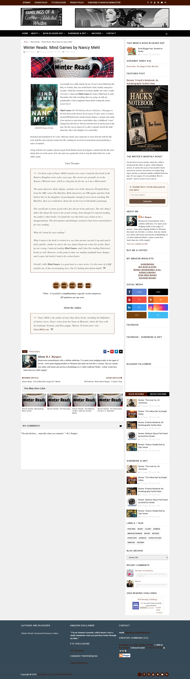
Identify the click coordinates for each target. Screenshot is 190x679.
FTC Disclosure (59, 3)
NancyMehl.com (41, 329)
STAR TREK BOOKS (147, 275)
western (140, 542)
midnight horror (134, 533)
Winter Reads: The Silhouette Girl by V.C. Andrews (110, 410)
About (34, 33)
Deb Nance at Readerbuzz (144, 571)
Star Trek (131, 529)
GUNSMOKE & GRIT (77, 33)
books (140, 529)
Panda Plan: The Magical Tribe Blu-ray (143, 66)
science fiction (155, 538)
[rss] (165, 3)
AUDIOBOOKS (147, 264)
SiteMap (26, 3)
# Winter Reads (34, 352)
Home (25, 33)
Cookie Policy (41, 3)
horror (156, 529)
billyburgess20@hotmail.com (137, 632)
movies (147, 533)
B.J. (142, 603)
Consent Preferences (79, 663)
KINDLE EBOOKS (147, 272)
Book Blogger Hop (53, 33)
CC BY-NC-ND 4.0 (154, 648)
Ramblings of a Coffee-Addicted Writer (136, 645)
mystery (155, 533)
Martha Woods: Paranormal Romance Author (39, 633)
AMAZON (38, 128)
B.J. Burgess (146, 217)
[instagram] (151, 3)
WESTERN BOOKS (147, 278)
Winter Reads (35, 42)
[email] (161, 3)
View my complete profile (137, 244)
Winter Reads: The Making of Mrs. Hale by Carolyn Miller (83, 411)
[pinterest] (158, 3)
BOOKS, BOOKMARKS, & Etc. (147, 270)
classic (148, 529)
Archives (96, 33)
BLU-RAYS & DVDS (147, 267)
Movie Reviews (158, 394)
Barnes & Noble (48, 128)
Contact (111, 33)
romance (142, 538)
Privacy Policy (77, 3)
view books (159, 612)
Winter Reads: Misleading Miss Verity (33, 410)
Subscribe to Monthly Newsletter (104, 3)
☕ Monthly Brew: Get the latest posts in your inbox (147, 188)
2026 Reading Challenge (147, 599)
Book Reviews (136, 394)
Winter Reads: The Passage (58, 409)
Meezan (138, 581)
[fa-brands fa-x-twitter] (140, 674)
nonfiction (132, 538)
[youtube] (154, 3)
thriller (131, 542)
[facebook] (148, 3)
